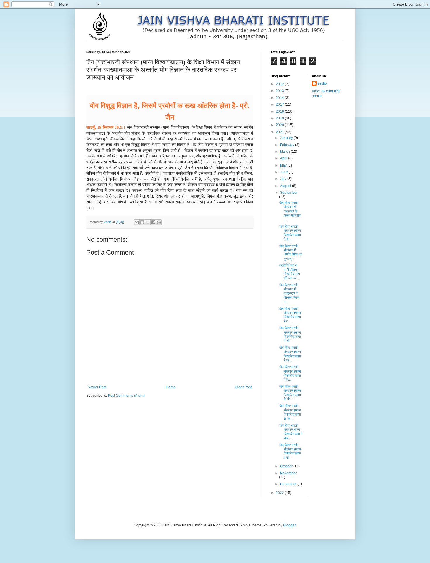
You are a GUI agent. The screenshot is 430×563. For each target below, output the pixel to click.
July (283, 179)
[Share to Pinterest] (159, 222)
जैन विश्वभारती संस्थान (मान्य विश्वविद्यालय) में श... (290, 232)
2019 (280, 118)
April (284, 158)
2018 (280, 111)
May (284, 165)
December (288, 484)
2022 (280, 493)
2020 (280, 125)
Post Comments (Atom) (126, 396)
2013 (280, 91)
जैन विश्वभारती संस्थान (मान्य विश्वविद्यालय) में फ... (290, 354)
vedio (322, 83)
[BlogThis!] (142, 222)
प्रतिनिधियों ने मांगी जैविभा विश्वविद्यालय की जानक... (289, 271)
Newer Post (97, 387)
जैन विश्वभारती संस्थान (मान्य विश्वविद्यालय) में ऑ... (290, 334)
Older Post (243, 387)
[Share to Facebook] (153, 222)
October (286, 466)
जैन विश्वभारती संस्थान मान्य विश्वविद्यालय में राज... (290, 431)
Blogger (289, 525)
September (288, 192)
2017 (280, 104)
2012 (280, 84)
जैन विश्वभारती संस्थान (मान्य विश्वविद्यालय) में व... (290, 315)
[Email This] (137, 222)
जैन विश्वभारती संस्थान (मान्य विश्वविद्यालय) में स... (290, 451)
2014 (280, 98)
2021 (280, 132)
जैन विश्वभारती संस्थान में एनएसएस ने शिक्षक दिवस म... (289, 293)
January (287, 138)
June (284, 172)
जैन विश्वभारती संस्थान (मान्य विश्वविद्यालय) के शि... (290, 393)
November (288, 473)
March (285, 152)
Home (171, 387)
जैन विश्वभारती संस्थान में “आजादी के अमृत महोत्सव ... (290, 211)
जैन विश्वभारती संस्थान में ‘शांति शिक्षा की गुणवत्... (290, 252)
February (287, 145)
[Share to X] (148, 222)
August (286, 186)
